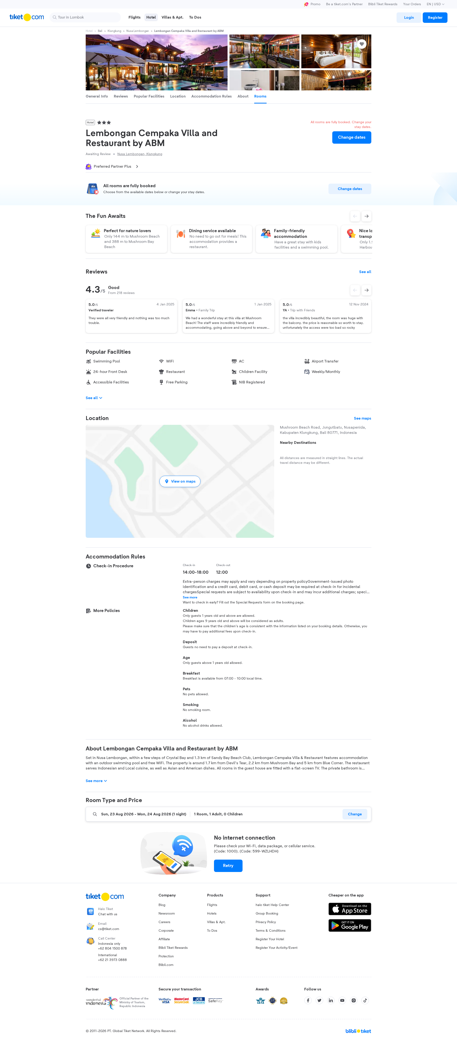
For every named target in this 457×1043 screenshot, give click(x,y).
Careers (164, 922)
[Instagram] (354, 1000)
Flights (212, 905)
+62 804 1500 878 (112, 948)
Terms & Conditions (271, 931)
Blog (162, 905)
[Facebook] (308, 1000)
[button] (180, 481)
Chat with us (107, 914)
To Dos (212, 931)
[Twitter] (319, 1000)
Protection (166, 956)
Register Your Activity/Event (277, 948)
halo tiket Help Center (272, 905)
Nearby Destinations (298, 442)
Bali (100, 31)
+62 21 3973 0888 (112, 960)
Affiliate (164, 939)
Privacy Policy (266, 922)
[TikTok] (365, 1000)
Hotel (89, 31)
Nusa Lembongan (137, 31)
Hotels (212, 913)
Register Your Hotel (270, 939)
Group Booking (267, 913)
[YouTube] (342, 1000)
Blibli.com (166, 965)
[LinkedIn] (331, 1000)
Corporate (166, 931)
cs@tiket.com (108, 929)
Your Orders (412, 4)
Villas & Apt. (216, 922)
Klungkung (114, 31)
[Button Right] (366, 290)
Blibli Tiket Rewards (382, 4)
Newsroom (167, 913)
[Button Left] (355, 290)
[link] (409, 17)
